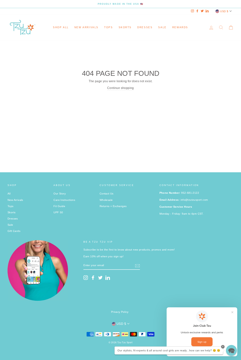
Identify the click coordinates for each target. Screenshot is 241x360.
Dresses (145, 27)
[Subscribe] (137, 265)
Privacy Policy (120, 312)
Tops (108, 27)
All (9, 193)
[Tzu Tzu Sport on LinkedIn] (107, 277)
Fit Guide (59, 206)
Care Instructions (64, 200)
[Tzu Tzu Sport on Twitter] (100, 277)
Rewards (180, 27)
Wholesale (106, 200)
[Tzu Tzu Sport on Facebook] (93, 277)
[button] (231, 350)
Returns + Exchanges (113, 206)
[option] (120, 4)
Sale (162, 27)
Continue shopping (120, 88)
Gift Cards (14, 231)
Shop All (61, 27)
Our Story (59, 193)
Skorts (125, 27)
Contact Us (107, 193)
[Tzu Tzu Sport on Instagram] (85, 277)
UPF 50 (58, 212)
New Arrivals (86, 27)
